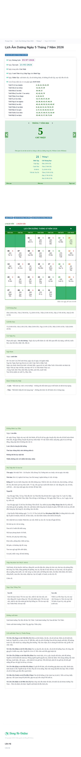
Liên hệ (7, 748)
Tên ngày (10, 472)
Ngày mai (72, 183)
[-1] (6, 135)
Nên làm (9, 477)
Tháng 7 (39, 41)
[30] (52, 123)
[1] (74, 135)
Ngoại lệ (9, 491)
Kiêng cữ (10, 482)
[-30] (28, 123)
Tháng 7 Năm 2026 (40, 123)
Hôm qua (9, 183)
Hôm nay (40, 183)
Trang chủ (8, 41)
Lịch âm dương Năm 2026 (24, 41)
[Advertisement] (40, 22)
